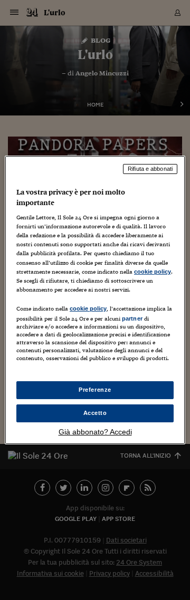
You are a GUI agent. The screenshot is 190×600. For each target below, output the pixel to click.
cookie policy (152, 271)
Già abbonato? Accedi (95, 432)
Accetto (95, 413)
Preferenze (95, 389)
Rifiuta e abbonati (150, 169)
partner (132, 318)
